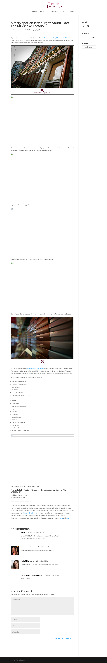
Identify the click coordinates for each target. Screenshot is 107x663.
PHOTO (43, 12)
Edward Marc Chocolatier (35, 368)
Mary (23, 533)
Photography (33, 30)
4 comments (43, 30)
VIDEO (53, 12)
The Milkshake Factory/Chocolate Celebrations (56, 38)
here (61, 518)
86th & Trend (15, 660)
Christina (15, 30)
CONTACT (71, 12)
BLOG (63, 12)
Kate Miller (25, 561)
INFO (34, 12)
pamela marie (26, 547)
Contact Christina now (30, 513)
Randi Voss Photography (30, 575)
